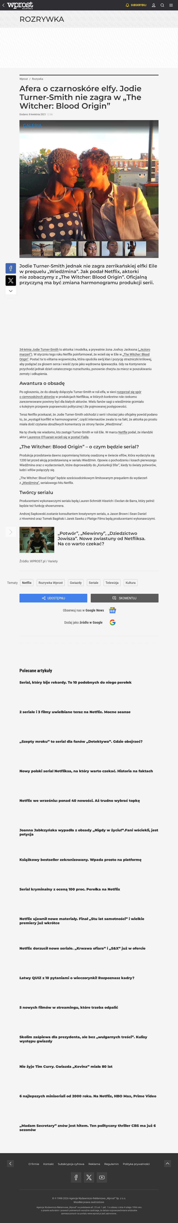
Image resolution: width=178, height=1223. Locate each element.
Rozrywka (41, 19)
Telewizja (112, 583)
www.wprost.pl (94, 1213)
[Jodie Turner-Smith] (42, 248)
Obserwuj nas (83, 610)
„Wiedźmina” (30, 483)
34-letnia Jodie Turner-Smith (39, 349)
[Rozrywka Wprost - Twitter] (89, 1177)
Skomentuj (127, 598)
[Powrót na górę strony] (167, 1163)
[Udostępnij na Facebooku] (11, 268)
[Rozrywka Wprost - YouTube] (102, 1177)
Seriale (93, 583)
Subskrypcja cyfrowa (71, 1164)
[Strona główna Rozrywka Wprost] (20, 5)
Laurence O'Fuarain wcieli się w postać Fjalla (57, 437)
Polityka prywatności (136, 1164)
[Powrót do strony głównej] (10, 1163)
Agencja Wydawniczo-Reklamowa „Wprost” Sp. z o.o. (97, 1198)
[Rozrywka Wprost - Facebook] (76, 1177)
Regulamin (111, 1164)
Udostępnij (56, 598)
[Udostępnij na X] (11, 280)
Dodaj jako (83, 622)
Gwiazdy (76, 583)
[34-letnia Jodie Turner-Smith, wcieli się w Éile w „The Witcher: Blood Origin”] (89, 189)
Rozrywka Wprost (51, 583)
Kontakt (48, 1164)
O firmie (34, 1164)
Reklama (94, 1164)
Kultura (131, 583)
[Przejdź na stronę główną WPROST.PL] (3, 5)
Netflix (122, 432)
